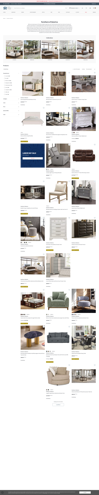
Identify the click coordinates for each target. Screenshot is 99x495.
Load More (58, 404)
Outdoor (68, 12)
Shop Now (32, 158)
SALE (86, 12)
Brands (94, 12)
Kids (59, 12)
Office (43, 12)
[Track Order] (90, 8)
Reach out (24, 381)
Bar (51, 12)
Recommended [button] (89, 69)
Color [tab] (4, 102)
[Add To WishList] (44, 73)
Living (4, 12)
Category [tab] (5, 98)
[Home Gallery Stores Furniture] (7, 7)
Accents (77, 12)
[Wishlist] (86, 8)
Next (91, 51)
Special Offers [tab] (6, 110)
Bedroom (13, 12)
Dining (22, 12)
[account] (82, 8)
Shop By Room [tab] (6, 73)
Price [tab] (4, 106)
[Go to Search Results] (66, 8)
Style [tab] (4, 114)
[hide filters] (6, 69)
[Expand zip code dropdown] (79, 8)
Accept (85, 492)
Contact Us (94, 3)
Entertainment (33, 12)
